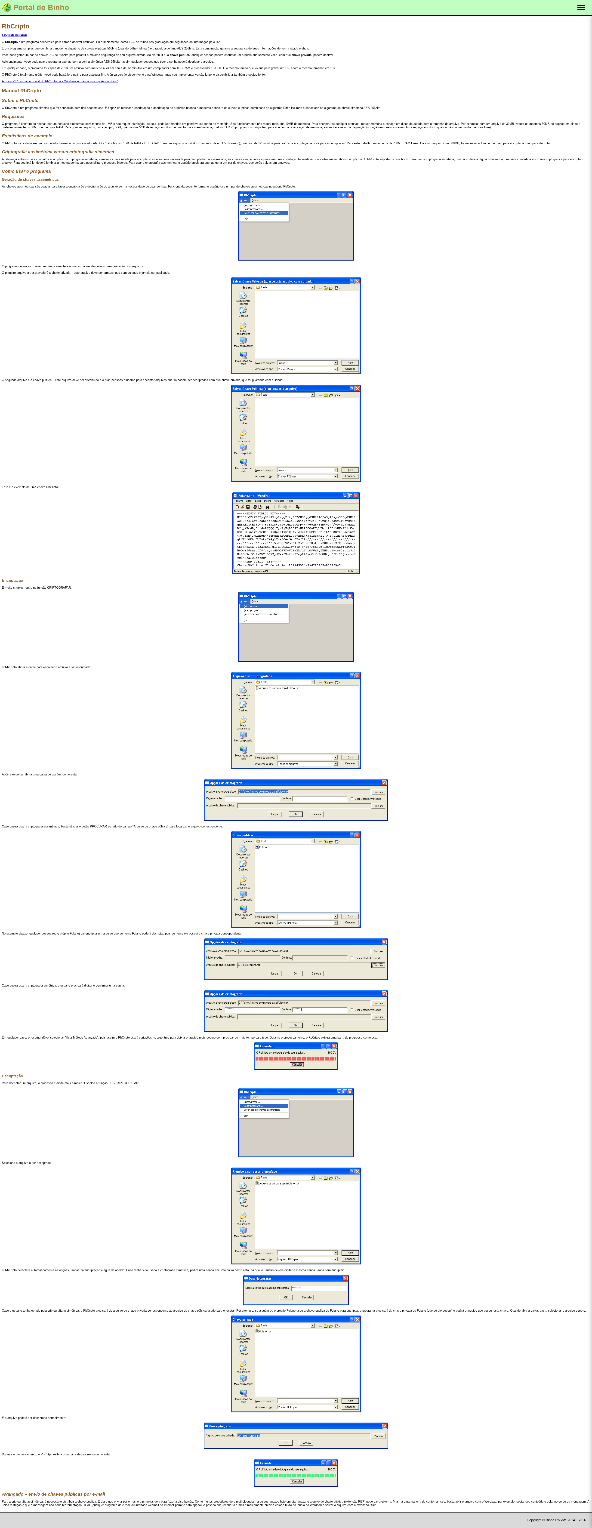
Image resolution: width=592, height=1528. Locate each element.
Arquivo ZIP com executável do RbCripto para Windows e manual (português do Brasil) (60, 81)
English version (14, 35)
